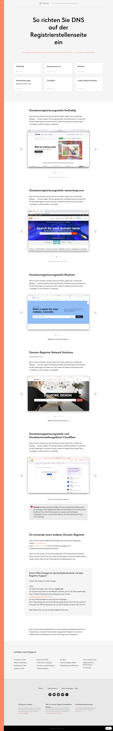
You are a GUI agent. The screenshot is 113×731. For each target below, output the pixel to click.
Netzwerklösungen (23, 80)
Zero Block (63, 659)
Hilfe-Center (45, 3)
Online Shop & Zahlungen (44, 662)
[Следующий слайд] (95, 149)
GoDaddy (20, 66)
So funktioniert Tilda (20, 659)
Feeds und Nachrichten (89, 659)
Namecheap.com (54, 66)
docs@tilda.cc (78, 711)
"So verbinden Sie (40, 543)
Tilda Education (52, 688)
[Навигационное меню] (2, 2)
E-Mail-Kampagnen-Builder (68, 662)
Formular (20, 713)
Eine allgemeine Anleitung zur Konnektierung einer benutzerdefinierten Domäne (47, 52)
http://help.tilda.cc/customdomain (41, 597)
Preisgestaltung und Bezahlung (69, 665)
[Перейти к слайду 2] (56, 172)
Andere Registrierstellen (87, 80)
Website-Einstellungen (20, 662)
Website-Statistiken (42, 668)
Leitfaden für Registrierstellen (85, 52)
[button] (108, 728)
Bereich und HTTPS (42, 659)
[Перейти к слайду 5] (60, 172)
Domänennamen (39, 546)
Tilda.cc (40, 688)
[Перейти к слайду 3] (57, 172)
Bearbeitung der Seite (20, 665)
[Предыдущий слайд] (21, 149)
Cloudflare (51, 80)
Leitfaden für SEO (19, 668)
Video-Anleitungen (67, 688)
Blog (76, 688)
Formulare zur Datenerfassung (46, 665)
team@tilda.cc (58, 713)
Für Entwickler (87, 667)
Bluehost (81, 66)
